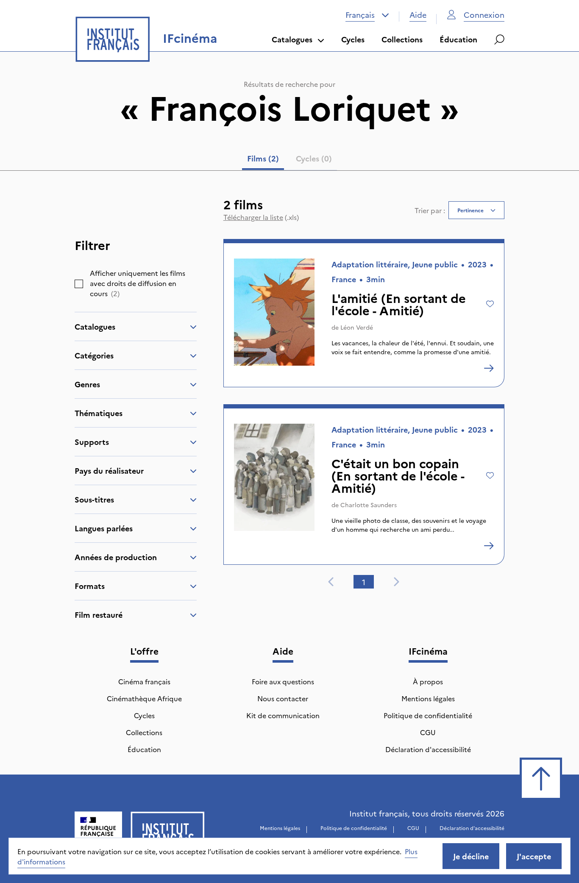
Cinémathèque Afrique (144, 698)
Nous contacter (282, 698)
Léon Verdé (356, 327)
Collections (402, 39)
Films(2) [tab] (263, 158)
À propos (428, 681)
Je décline (471, 856)
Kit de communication (283, 715)
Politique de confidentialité (428, 715)
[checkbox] (79, 284)
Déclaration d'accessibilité (428, 749)
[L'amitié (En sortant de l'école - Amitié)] (489, 368)
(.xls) (261, 217)
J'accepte (534, 856)
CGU (428, 732)
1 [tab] (363, 582)
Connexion (484, 14)
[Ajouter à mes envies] (490, 304)
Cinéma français (144, 681)
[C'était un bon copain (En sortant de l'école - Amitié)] (489, 546)
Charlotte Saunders (368, 504)
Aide (417, 14)
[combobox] (367, 14)
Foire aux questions (283, 681)
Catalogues (292, 39)
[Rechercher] (499, 39)
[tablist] (289, 160)
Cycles (353, 39)
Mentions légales (428, 698)
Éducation (458, 39)
